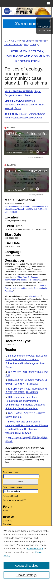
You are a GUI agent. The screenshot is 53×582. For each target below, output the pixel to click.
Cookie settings (35, 548)
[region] (26, 554)
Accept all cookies (26, 565)
